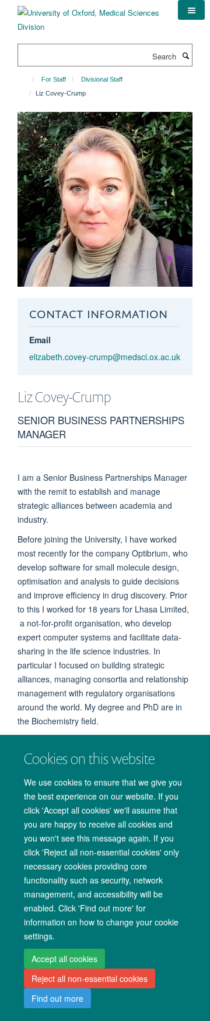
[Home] (27, 79)
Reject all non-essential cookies (90, 978)
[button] (191, 10)
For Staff (53, 79)
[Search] (185, 55)
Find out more (57, 998)
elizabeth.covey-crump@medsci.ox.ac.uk (104, 356)
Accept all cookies (64, 958)
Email (40, 340)
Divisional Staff (102, 79)
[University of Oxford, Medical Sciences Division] (89, 15)
